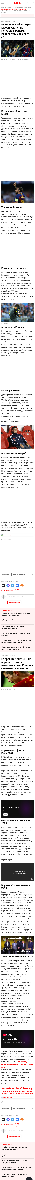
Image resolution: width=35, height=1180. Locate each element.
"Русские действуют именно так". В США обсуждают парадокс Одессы (16, 641)
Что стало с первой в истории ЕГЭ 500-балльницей (15, 634)
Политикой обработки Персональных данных (13, 9)
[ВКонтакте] (17, 585)
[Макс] (8, 585)
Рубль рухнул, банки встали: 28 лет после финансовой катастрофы (16, 621)
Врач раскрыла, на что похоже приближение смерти (12, 628)
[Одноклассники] (22, 585)
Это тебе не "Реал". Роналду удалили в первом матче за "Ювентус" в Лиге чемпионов (17, 1148)
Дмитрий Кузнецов (8, 1159)
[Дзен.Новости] (3, 585)
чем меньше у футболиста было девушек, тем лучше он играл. (17, 1122)
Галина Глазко (7, 539)
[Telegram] (13, 585)
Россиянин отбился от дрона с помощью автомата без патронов (16, 614)
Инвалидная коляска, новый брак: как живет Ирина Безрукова (15, 648)
